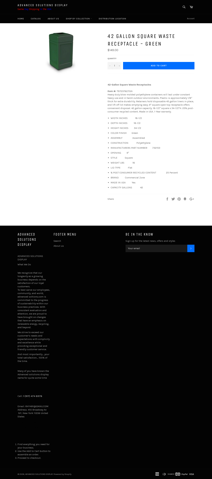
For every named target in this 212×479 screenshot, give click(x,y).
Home (21, 18)
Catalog (36, 18)
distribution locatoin (112, 18)
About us (53, 18)
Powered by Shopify (62, 474)
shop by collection (78, 18)
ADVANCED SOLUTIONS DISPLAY (43, 5)
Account (190, 18)
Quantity (112, 58)
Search (57, 240)
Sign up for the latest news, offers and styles (150, 240)
